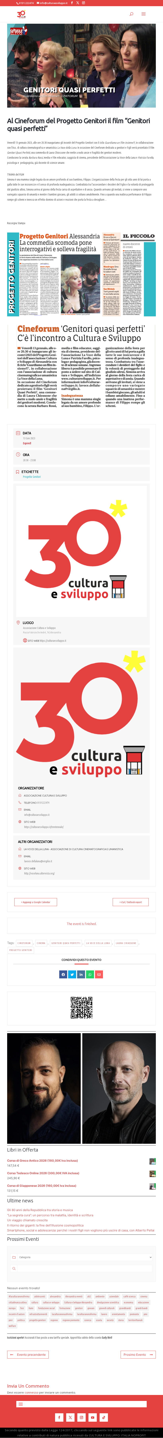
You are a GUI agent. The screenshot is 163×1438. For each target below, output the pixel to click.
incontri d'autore (17, 1314)
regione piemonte (71, 1320)
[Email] (99, 974)
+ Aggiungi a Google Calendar (35, 902)
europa (12, 1308)
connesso (31, 1392)
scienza (87, 1320)
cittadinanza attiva (18, 1302)
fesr (22, 1308)
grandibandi (125, 1308)
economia (128, 1302)
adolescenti (39, 1296)
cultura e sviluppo (51, 1302)
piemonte (134, 1314)
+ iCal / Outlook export (131, 902)
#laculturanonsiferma (19, 1296)
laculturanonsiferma (86, 1314)
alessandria (55, 1296)
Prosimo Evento (135, 1355)
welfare (12, 1326)
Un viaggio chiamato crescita (27, 1220)
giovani (90, 1308)
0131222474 (43, 802)
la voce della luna (98, 943)
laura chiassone (126, 943)
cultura (34, 1302)
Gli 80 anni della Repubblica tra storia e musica (40, 1210)
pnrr (11, 1320)
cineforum (24, 943)
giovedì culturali (106, 1308)
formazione (64, 1308)
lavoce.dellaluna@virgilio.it (38, 861)
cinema (41, 943)
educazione (143, 1302)
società (110, 1320)
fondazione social (46, 1308)
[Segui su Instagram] (81, 1417)
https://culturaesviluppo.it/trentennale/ (44, 827)
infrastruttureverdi (38, 1314)
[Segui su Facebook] (59, 1417)
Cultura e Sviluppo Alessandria (78, 1302)
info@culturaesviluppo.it (36, 814)
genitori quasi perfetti (66, 943)
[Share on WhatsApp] (90, 974)
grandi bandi (141, 1308)
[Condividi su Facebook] (63, 974)
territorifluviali (135, 1320)
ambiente (100, 1296)
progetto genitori (20, 950)
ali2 (89, 1296)
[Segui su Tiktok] (104, 1417)
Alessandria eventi (73, 1296)
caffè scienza (129, 1296)
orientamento (118, 1314)
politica (21, 1320)
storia (121, 1320)
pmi (145, 1314)
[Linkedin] (81, 974)
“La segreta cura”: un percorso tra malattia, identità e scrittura (50, 1215)
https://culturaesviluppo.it (53, 640)
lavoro (104, 1314)
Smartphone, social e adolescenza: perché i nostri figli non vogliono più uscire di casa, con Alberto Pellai (80, 1230)
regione (54, 1320)
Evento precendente (31, 1355)
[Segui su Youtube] (92, 1417)
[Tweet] (72, 974)
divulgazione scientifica (108, 1302)
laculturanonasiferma (62, 1314)
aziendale (114, 1296)
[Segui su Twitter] (70, 1417)
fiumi (31, 1308)
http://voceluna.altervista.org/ (39, 873)
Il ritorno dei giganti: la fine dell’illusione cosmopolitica (45, 1225)
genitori (79, 1308)
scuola (99, 1320)
